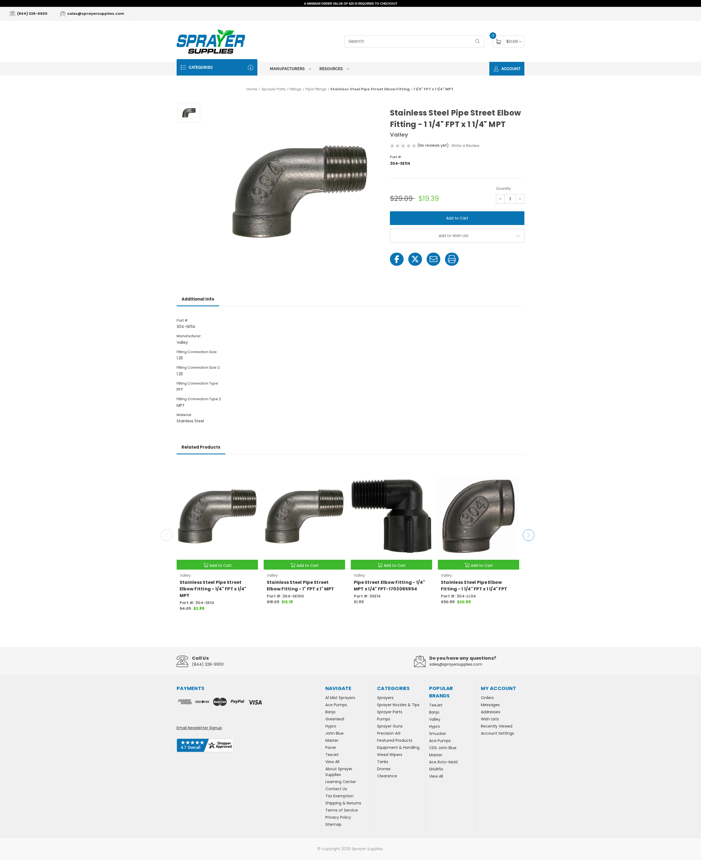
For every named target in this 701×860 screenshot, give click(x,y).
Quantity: (504, 188)
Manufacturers (288, 68)
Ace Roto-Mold (443, 762)
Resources (331, 68)
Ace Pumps (336, 705)
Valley (434, 719)
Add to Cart (220, 565)
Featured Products (394, 740)
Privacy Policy (338, 817)
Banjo (330, 712)
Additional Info (198, 299)
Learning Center (340, 781)
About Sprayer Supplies (338, 771)
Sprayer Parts (389, 712)
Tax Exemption (339, 796)
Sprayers (385, 697)
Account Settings (497, 733)
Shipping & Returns (343, 803)
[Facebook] (397, 259)
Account (510, 68)
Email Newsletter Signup (199, 728)
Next (528, 535)
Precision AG (389, 733)
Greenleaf (334, 719)
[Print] (452, 259)
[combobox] (414, 41)
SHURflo (436, 769)
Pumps (383, 719)
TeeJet (332, 754)
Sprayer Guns (390, 726)
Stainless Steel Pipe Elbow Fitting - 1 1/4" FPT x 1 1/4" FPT (474, 585)
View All (332, 761)
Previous (167, 535)
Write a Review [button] (465, 145)
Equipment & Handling (398, 747)
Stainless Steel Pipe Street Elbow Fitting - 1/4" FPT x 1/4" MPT (213, 589)
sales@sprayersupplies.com (95, 13)
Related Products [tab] (201, 447)
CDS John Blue (442, 748)
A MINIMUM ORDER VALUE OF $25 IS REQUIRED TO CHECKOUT (350, 3)
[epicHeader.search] (477, 41)
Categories (200, 67)
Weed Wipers (389, 754)
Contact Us (336, 789)
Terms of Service (341, 810)
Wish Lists (490, 719)
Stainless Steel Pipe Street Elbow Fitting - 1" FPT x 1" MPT (300, 585)
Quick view (249, 468)
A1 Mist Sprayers (340, 697)
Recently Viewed (496, 726)
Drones (383, 769)
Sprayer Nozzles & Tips (398, 705)
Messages (490, 705)
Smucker (437, 733)
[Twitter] (415, 259)
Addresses (490, 712)
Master (331, 740)
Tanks (382, 761)
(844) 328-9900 (31, 13)
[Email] (433, 259)
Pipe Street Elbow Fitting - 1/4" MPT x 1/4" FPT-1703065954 (389, 585)
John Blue (334, 733)
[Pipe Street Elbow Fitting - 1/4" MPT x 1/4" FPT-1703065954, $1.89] (391, 516)
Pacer (330, 747)
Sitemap (333, 824)
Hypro (330, 726)
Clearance (387, 776)
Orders (487, 697)
